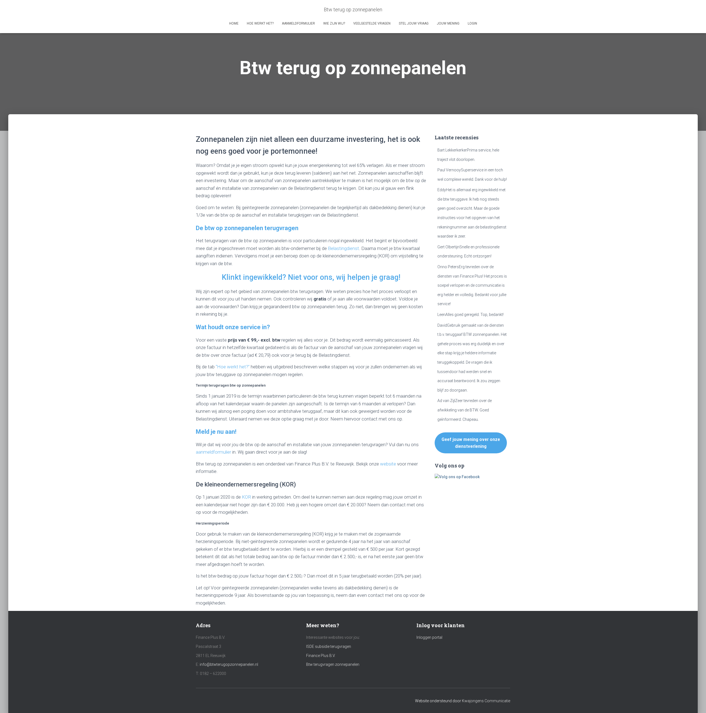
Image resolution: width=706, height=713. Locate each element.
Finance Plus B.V (320, 655)
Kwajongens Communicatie (486, 701)
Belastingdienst (343, 248)
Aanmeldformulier (298, 23)
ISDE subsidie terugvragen (328, 646)
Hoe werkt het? (260, 23)
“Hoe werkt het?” (233, 366)
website (388, 464)
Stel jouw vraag (414, 23)
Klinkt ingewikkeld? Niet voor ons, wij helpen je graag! (311, 277)
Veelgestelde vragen (372, 23)
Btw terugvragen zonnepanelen (332, 664)
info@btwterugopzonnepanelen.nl (229, 664)
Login (472, 23)
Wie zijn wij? (334, 23)
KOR (246, 497)
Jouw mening (448, 23)
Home (234, 23)
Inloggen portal (429, 637)
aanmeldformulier (214, 452)
